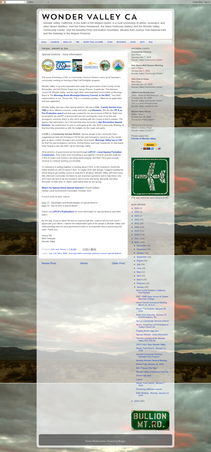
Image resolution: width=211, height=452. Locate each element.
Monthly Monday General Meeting (151, 360)
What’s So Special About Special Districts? (63, 188)
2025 (137, 212)
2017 (137, 238)
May (139, 272)
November (142, 249)
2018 (137, 235)
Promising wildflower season (149, 389)
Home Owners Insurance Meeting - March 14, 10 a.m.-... (152, 304)
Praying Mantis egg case (147, 331)
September (142, 257)
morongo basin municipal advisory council (88, 253)
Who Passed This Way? (147, 368)
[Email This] (84, 249)
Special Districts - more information (152, 335)
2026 (137, 208)
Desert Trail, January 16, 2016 (150, 364)
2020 (137, 227)
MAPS (142, 42)
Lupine (139, 379)
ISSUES (133, 42)
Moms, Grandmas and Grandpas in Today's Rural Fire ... (152, 326)
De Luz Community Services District (152, 321)
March (140, 280)
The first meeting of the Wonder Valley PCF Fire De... (150, 339)
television (96, 110)
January (141, 287)
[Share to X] (89, 249)
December (142, 246)
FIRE (77, 42)
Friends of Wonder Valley (143, 139)
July (139, 264)
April (139, 276)
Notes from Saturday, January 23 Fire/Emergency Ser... (151, 316)
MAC (151, 42)
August (140, 261)
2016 (137, 242)
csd (54, 253)
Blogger (121, 441)
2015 (137, 401)
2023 (137, 216)
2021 (137, 223)
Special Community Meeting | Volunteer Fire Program (149, 355)
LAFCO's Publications (63, 211)
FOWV (110, 42)
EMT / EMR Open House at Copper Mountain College (152, 297)
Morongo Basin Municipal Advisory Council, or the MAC (82, 95)
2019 (137, 231)
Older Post (118, 263)
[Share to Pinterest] (94, 249)
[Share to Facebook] (92, 249)
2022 (137, 220)
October (141, 253)
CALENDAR (54, 42)
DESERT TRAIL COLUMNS (93, 42)
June (139, 268)
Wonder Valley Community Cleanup (152, 372)
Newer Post (49, 263)
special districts (114, 253)
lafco (60, 253)
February (141, 283)
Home (43, 42)
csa (50, 253)
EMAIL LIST (67, 42)
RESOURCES (121, 42)
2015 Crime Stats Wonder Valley (151, 344)
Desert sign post (143, 375)
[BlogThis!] (86, 249)
